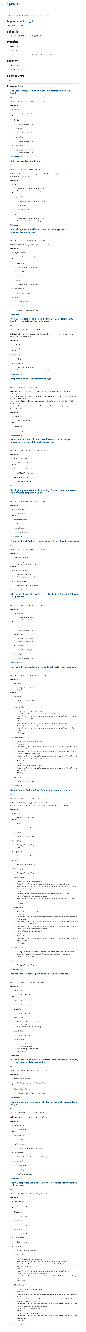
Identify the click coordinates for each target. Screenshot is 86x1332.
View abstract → (16, 157)
